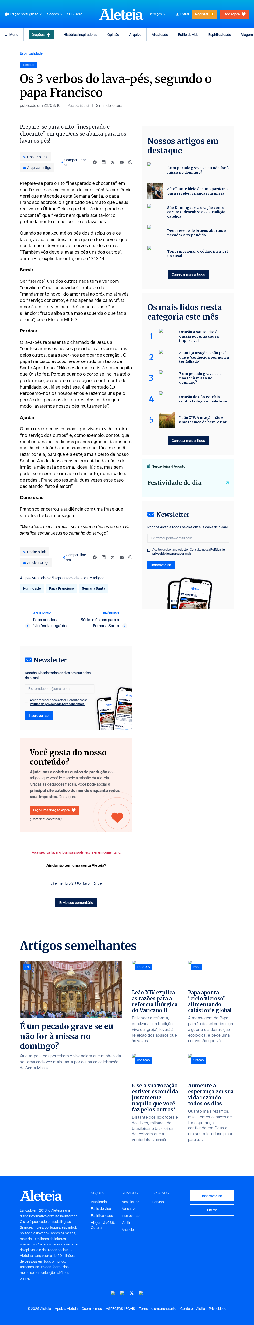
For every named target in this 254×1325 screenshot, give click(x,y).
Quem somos (92, 1308)
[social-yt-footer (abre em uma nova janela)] (113, 1293)
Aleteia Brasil (78, 105)
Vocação (143, 1060)
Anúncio (128, 1229)
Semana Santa (93, 588)
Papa (196, 967)
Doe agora (232, 14)
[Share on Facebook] (95, 162)
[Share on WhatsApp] (130, 162)
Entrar (184, 14)
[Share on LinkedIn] (104, 162)
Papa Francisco (61, 588)
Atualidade (160, 34)
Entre (98, 883)
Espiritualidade (219, 34)
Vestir (126, 1222)
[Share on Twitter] (113, 162)
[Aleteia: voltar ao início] (121, 14)
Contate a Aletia (192, 1308)
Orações (38, 34)
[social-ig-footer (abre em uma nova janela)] (141, 1293)
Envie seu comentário (76, 902)
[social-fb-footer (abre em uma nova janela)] (122, 1293)
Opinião (113, 34)
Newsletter (130, 1202)
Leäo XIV (143, 967)
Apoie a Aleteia (66, 1308)
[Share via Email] (122, 162)
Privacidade (217, 1308)
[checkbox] (26, 700)
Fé (27, 967)
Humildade (32, 588)
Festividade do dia (174, 483)
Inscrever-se (39, 715)
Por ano (158, 1202)
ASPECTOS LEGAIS (120, 1308)
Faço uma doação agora (51, 810)
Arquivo (135, 34)
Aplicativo (129, 1208)
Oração (198, 1060)
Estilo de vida (188, 34)
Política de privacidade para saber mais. (57, 704)
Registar (201, 14)
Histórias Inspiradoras (80, 34)
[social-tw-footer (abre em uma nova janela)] (131, 1293)
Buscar (76, 14)
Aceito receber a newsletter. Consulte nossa (58, 702)
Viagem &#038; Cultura (103, 1225)
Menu (13, 34)
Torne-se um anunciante (157, 1308)
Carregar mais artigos (188, 274)
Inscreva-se (131, 1215)
